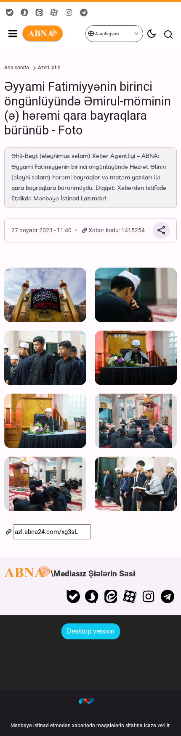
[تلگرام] (167, 597)
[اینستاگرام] (148, 597)
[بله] (73, 597)
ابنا (53, 33)
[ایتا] (110, 597)
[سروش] (92, 597)
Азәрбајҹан (106, 34)
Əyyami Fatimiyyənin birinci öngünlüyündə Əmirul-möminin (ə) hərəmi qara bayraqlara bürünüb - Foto (87, 108)
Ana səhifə (16, 68)
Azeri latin (49, 68)
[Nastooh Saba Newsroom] (90, 700)
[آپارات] (129, 597)
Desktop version (90, 631)
